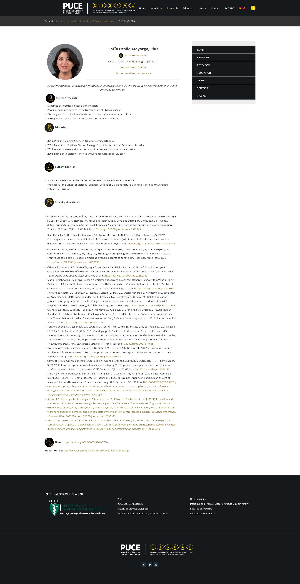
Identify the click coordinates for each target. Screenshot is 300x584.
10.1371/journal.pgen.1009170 (152, 369)
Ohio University (198, 499)
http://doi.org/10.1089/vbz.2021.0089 (126, 275)
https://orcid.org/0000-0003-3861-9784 (85, 441)
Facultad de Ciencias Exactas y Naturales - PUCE (142, 513)
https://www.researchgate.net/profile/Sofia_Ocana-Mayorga (95, 450)
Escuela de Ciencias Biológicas (132, 508)
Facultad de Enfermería (202, 513)
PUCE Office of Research (130, 504)
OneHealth (133, 61)
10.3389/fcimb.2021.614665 (137, 343)
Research (172, 8)
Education (188, 8)
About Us (156, 8)
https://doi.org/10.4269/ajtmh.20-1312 (83, 322)
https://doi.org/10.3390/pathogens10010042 (95, 356)
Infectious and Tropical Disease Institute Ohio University (219, 504)
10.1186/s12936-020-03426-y (159, 382)
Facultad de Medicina (201, 508)
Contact (215, 8)
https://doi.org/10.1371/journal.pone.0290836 (73, 262)
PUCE (120, 499)
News (202, 8)
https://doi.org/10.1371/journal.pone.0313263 (115, 229)
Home (142, 8)
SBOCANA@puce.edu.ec (134, 55)
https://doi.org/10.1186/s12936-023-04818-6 (149, 243)
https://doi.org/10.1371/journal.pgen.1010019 (149, 305)
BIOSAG (229, 8)
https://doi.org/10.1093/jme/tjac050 (154, 288)
